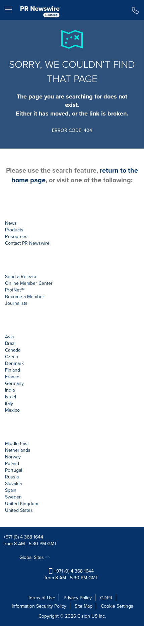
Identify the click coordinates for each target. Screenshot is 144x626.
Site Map (83, 606)
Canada (12, 350)
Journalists (16, 303)
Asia (9, 336)
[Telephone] (135, 10)
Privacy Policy (78, 597)
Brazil (10, 343)
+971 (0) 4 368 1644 (23, 537)
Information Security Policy (39, 606)
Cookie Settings (117, 606)
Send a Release (21, 276)
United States (19, 510)
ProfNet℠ (14, 289)
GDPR (106, 597)
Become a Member (24, 296)
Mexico (12, 410)
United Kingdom (21, 503)
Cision (83, 616)
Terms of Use (41, 597)
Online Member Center (29, 283)
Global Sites (32, 557)
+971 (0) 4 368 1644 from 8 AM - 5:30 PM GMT (71, 574)
